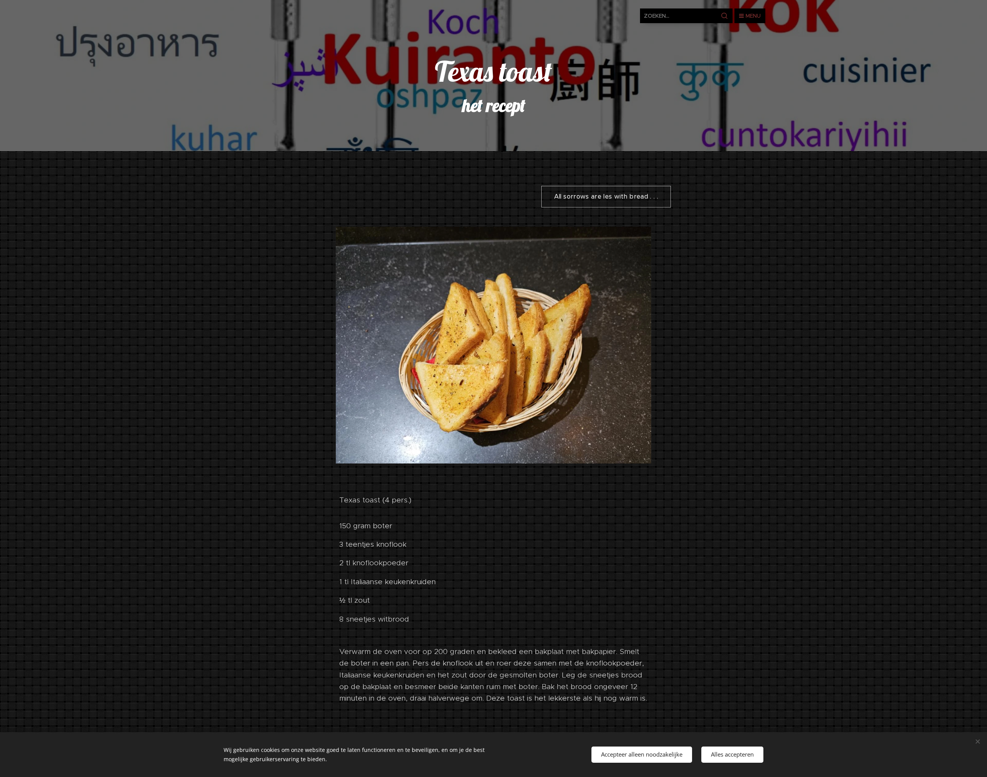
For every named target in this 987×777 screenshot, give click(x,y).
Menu (753, 15)
